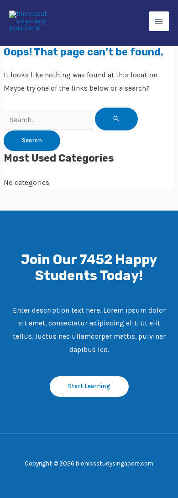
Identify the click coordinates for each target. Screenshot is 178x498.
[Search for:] (71, 120)
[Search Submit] (116, 119)
